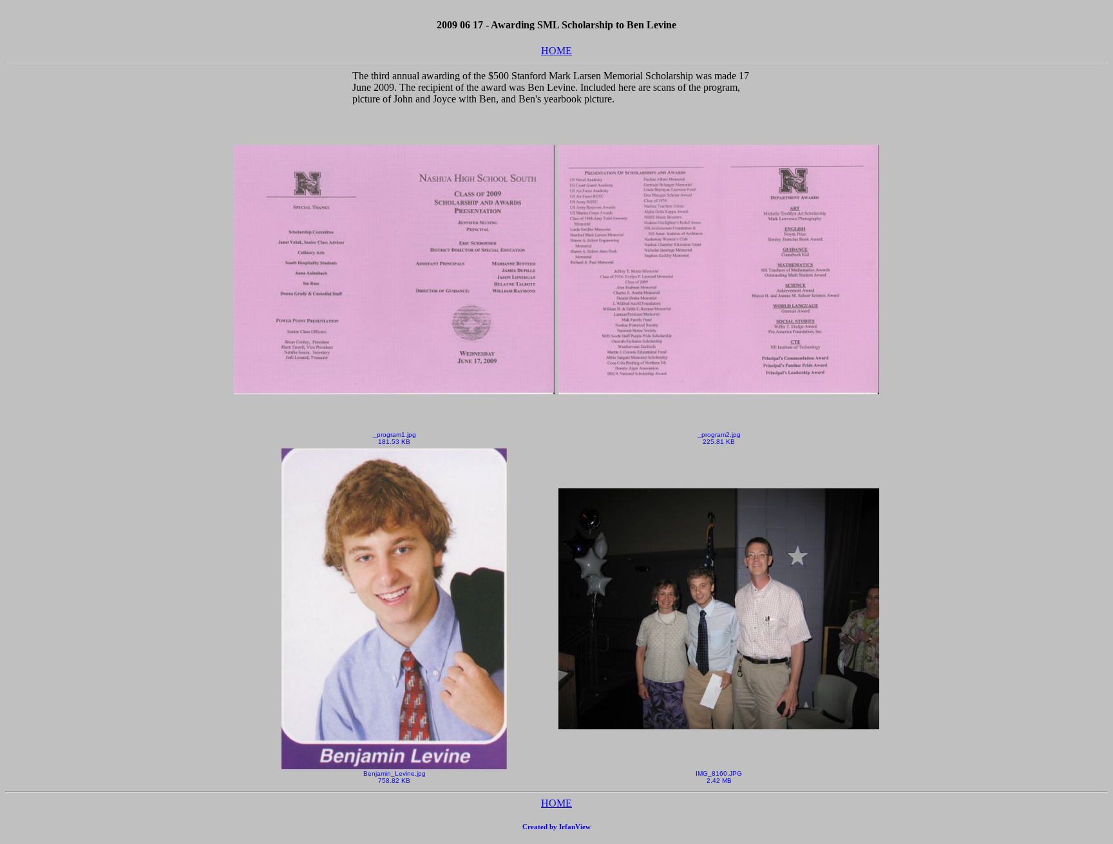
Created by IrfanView (556, 826)
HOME (556, 50)
